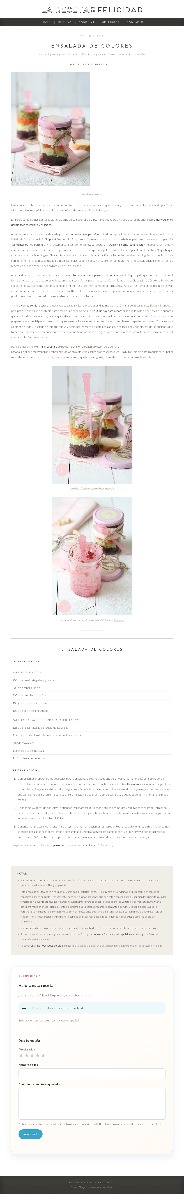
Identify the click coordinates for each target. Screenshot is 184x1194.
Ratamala (119, 619)
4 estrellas (37, 1055)
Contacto (135, 22)
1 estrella (21, 1055)
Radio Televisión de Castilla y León (82, 346)
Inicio (46, 22)
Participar (86, 280)
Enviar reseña (30, 1134)
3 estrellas (32, 1055)
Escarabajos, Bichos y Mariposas (153, 305)
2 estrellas (26, 1055)
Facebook (17, 285)
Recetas (65, 22)
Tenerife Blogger (98, 210)
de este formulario (38, 939)
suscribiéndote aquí (113, 945)
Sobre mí (86, 22)
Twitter (31, 285)
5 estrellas (43, 1055)
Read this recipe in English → (92, 64)
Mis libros (110, 22)
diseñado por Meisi (160, 205)
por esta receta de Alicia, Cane (67, 880)
